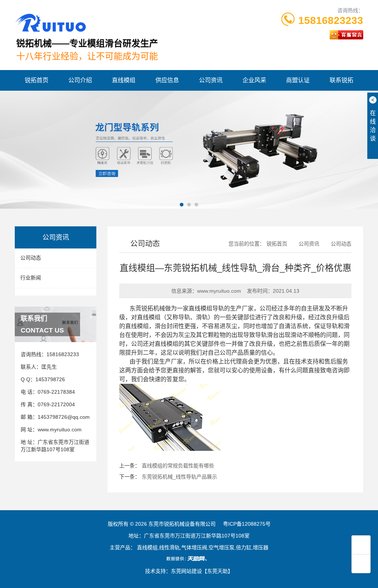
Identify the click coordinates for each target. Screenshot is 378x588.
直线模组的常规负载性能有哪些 (178, 466)
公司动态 (30, 258)
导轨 (184, 317)
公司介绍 (80, 80)
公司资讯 (211, 80)
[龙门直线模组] (189, 150)
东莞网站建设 (186, 571)
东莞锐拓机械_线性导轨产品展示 (179, 477)
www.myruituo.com (60, 429)
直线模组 (123, 80)
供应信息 (167, 80)
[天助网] (189, 558)
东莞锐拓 (141, 308)
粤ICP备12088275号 (247, 524)
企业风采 (254, 80)
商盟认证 (298, 80)
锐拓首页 (36, 80)
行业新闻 (30, 278)
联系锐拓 (341, 80)
